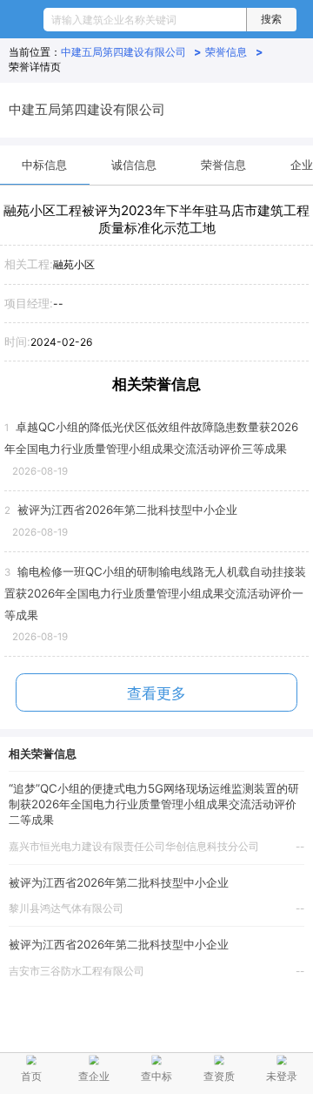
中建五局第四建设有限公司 (131, 51)
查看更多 (156, 693)
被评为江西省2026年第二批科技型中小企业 (119, 882)
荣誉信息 (234, 51)
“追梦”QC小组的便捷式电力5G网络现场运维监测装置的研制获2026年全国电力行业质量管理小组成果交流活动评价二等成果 (154, 804)
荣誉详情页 (35, 66)
